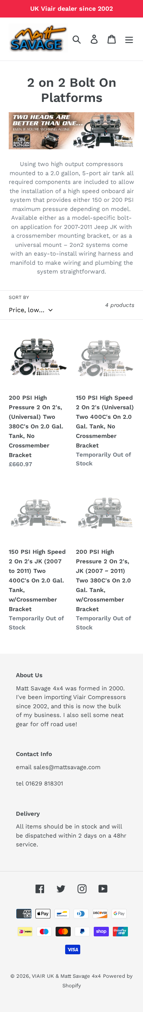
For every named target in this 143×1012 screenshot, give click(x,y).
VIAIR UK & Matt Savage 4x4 (66, 976)
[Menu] (129, 39)
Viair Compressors (99, 697)
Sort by (19, 297)
